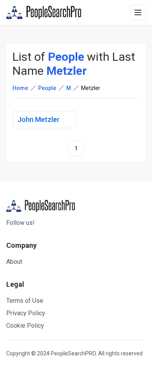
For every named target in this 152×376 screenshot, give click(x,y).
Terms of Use (24, 300)
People (47, 88)
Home (20, 88)
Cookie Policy (25, 325)
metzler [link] (90, 88)
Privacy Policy (25, 313)
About (14, 261)
